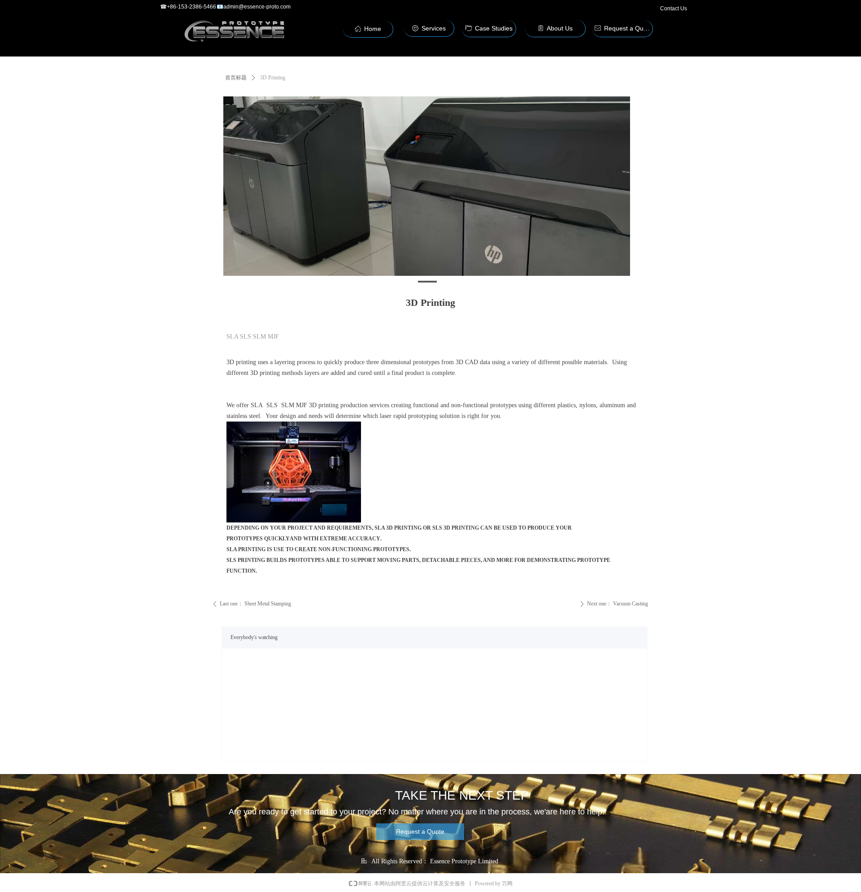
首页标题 (236, 77)
